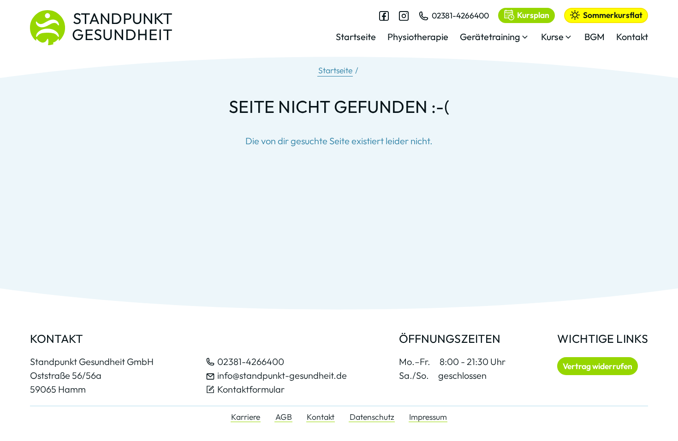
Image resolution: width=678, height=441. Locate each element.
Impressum (428, 417)
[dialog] (492, 32)
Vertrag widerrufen (597, 366)
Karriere (245, 417)
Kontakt (320, 417)
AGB (283, 417)
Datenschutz (372, 417)
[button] (494, 39)
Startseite (335, 70)
